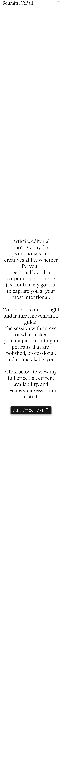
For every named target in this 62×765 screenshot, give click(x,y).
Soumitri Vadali (18, 3)
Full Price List (28, 410)
